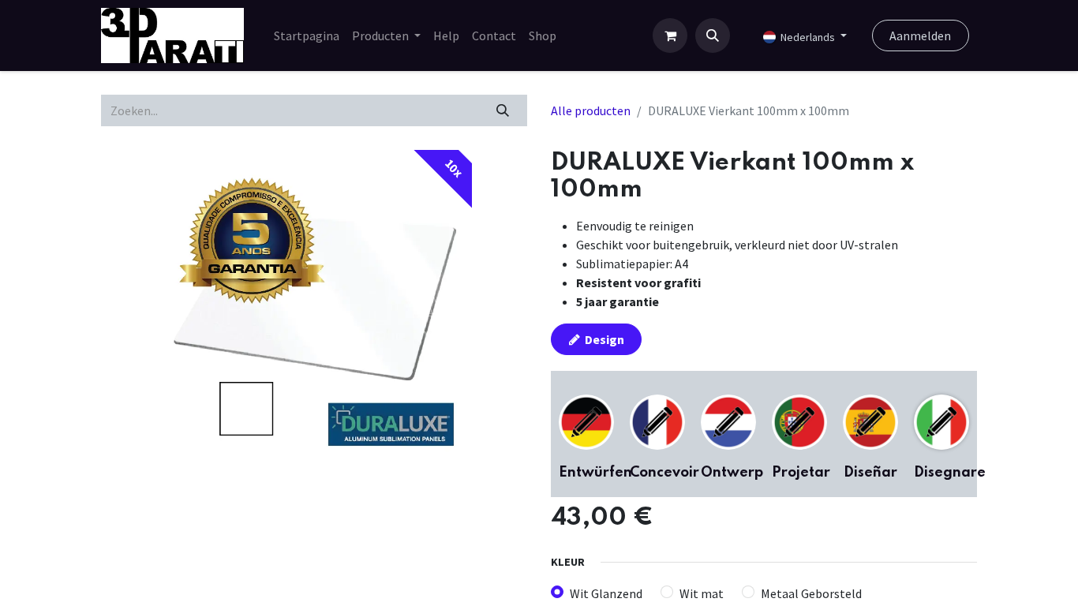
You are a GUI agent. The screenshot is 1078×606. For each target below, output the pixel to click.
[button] (712, 35)
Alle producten (591, 110)
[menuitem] (307, 35)
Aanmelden (920, 35)
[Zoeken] (503, 110)
